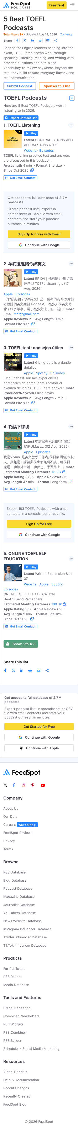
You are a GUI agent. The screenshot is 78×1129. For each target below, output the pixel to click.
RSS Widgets (13, 1024)
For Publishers (14, 969)
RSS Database (14, 872)
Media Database (16, 985)
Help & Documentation (21, 1080)
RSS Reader (12, 977)
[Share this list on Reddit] (40, 40)
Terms (8, 849)
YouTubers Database (19, 913)
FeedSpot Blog (14, 1104)
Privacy (9, 841)
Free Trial (56, 5)
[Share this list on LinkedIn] (32, 40)
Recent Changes (16, 1088)
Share (8, 40)
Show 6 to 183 (24, 644)
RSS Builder (12, 1040)
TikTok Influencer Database (24, 945)
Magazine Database (19, 896)
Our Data (10, 816)
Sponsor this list (57, 86)
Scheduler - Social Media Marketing (31, 1049)
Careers (19, 825)
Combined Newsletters (21, 1016)
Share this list (16, 662)
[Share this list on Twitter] (24, 40)
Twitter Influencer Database (25, 937)
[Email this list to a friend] (47, 40)
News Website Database (22, 921)
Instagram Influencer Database (27, 929)
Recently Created (17, 1096)
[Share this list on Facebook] (17, 40)
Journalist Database (19, 905)
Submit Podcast (19, 86)
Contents (66, 34)
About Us (10, 808)
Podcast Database (17, 888)
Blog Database (14, 880)
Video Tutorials (15, 1072)
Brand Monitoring (17, 1008)
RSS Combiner (14, 1032)
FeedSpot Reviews (17, 833)
